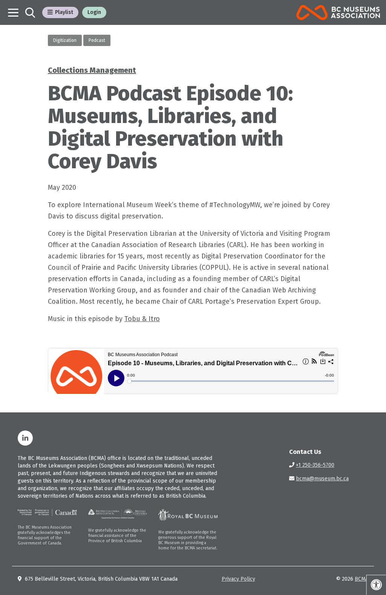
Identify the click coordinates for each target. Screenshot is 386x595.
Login (94, 12)
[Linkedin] (25, 438)
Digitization (65, 40)
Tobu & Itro (142, 319)
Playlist (64, 12)
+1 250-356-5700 (315, 465)
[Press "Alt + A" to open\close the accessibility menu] (376, 585)
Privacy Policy (238, 579)
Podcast (97, 40)
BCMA (361, 579)
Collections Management (92, 70)
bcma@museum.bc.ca (322, 478)
